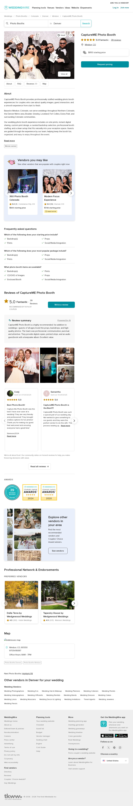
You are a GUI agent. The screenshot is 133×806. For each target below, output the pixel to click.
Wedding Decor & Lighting (50, 699)
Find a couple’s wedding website (81, 753)
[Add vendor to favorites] (71, 35)
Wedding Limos (10, 699)
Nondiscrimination (11, 732)
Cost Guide (41, 747)
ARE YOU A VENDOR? (119, 3)
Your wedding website (45, 721)
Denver (45, 16)
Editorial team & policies (14, 729)
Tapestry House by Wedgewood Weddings (55, 615)
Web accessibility (11, 762)
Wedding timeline (75, 732)
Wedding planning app (77, 721)
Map (44, 84)
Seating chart (41, 740)
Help (38, 751)
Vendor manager (43, 736)
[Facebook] (103, 747)
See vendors (58, 551)
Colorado (35, 16)
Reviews (32, 84)
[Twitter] (108, 747)
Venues (50, 7)
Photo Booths (22, 16)
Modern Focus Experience (51, 198)
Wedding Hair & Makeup (52, 691)
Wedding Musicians (28, 699)
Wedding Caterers (91, 691)
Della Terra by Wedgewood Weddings (19, 615)
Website (75, 7)
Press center (9, 740)
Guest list (40, 729)
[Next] (71, 193)
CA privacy (8, 759)
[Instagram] (120, 747)
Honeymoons (74, 744)
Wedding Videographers (14, 695)
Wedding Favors (10, 703)
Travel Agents (89, 699)
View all (64, 74)
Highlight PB (27, 673)
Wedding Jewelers (106, 699)
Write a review (61, 304)
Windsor (55, 16)
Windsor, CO (90, 44)
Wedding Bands (70, 695)
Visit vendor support (76, 769)
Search (86, 23)
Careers (7, 736)
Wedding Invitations (72, 699)
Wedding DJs (33, 691)
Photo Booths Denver (13, 663)
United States (112, 761)
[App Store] (107, 737)
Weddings (8, 16)
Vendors (60, 7)
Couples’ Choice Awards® (14, 779)
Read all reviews (38, 466)
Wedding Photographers (14, 691)
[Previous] (8, 193)
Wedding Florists (108, 691)
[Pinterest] (114, 747)
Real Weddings (74, 740)
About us (8, 725)
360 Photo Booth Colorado (18, 198)
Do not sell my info (12, 755)
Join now (124, 7)
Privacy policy (9, 751)
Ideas (67, 7)
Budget (39, 732)
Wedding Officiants (35, 695)
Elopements (86, 7)
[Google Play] (121, 737)
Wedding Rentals (53, 695)
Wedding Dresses (87, 695)
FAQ (19, 84)
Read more (9, 140)
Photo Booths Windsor (32, 663)
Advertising (8, 744)
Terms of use (9, 747)
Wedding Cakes (104, 695)
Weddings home (11, 721)
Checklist (40, 725)
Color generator (75, 736)
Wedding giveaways (76, 729)
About (9, 84)
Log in (116, 7)
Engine (39, 744)
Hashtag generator (76, 725)
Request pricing (104, 64)
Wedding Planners (72, 691)
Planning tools (39, 7)
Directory (8, 772)
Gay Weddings (10, 783)
